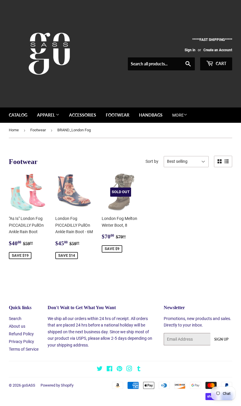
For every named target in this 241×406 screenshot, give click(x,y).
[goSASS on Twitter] (100, 369)
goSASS (28, 385)
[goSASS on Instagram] (129, 369)
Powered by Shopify (57, 385)
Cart (220, 63)
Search (15, 318)
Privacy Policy (21, 341)
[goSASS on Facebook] (109, 369)
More (178, 115)
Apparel (46, 114)
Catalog (18, 114)
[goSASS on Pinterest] (119, 369)
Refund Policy (21, 334)
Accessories (82, 114)
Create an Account (217, 50)
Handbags (151, 114)
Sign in (190, 50)
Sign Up (221, 339)
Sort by (151, 161)
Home (14, 130)
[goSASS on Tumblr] (139, 369)
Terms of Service (24, 349)
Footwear (117, 114)
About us (17, 326)
